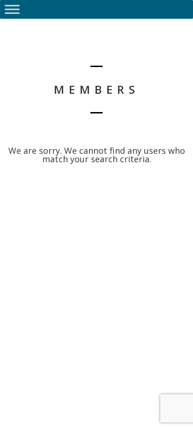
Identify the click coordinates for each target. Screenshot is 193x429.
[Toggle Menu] (12, 9)
